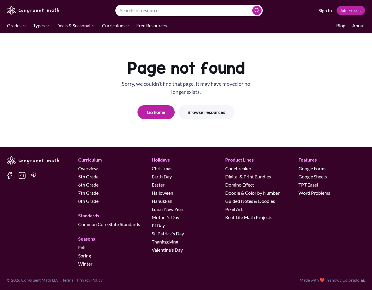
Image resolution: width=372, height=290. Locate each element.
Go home (156, 112)
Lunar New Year (167, 209)
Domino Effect (239, 184)
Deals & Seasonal (73, 25)
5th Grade (88, 176)
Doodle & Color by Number (252, 193)
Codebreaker (238, 168)
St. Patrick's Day (168, 233)
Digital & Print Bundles (248, 176)
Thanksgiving (165, 241)
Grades (14, 25)
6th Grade (88, 184)
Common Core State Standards (109, 224)
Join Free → (351, 10)
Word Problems (314, 193)
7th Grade (88, 193)
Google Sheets (312, 176)
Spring (84, 255)
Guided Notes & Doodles (250, 201)
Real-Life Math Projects (248, 217)
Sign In (325, 10)
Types (39, 25)
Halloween (162, 193)
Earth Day (162, 176)
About (358, 25)
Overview (88, 168)
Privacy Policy (90, 280)
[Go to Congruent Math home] (33, 10)
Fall (81, 247)
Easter (158, 184)
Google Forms (312, 168)
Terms (67, 280)
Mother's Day (165, 217)
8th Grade (88, 201)
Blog (340, 25)
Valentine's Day (167, 250)
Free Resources (151, 25)
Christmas (162, 168)
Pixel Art (234, 209)
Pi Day (158, 225)
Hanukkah (162, 201)
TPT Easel (308, 184)
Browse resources (206, 112)
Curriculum (113, 25)
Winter (85, 263)
